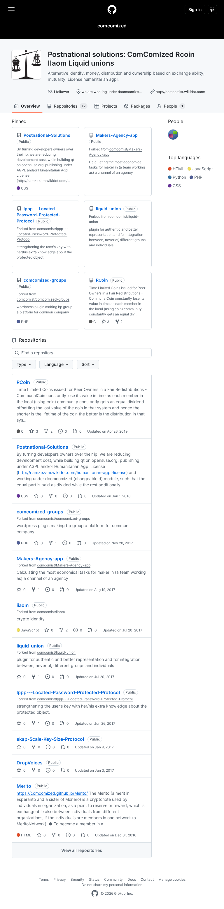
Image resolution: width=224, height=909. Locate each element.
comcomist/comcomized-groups (43, 299)
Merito (24, 786)
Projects (109, 105)
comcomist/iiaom (51, 612)
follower (61, 92)
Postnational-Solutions (42, 447)
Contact (147, 879)
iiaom (23, 605)
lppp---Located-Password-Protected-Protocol (68, 692)
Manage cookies (172, 879)
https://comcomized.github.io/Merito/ (52, 793)
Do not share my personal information (112, 884)
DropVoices (30, 763)
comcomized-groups (40, 512)
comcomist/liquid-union (56, 652)
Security (77, 879)
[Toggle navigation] (11, 9)
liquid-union (30, 646)
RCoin (23, 382)
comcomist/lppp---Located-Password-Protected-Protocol (42, 234)
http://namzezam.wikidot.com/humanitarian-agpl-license (72, 472)
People (173, 105)
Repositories (69, 105)
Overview (30, 105)
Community (113, 879)
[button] (24, 364)
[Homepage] (112, 9)
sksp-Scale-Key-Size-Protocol (50, 739)
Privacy (59, 879)
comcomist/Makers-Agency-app (63, 565)
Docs (131, 879)
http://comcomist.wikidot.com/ (180, 92)
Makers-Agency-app (40, 558)
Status (94, 879)
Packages (140, 105)
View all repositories (81, 850)
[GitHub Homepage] (94, 893)
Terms (44, 879)
